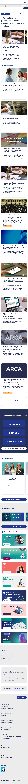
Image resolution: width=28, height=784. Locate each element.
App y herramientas (6, 713)
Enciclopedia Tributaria (7, 720)
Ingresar (24, 2)
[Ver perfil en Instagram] (15, 749)
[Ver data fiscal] (14, 769)
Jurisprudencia (14, 442)
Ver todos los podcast (14, 526)
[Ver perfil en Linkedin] (8, 749)
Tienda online (4, 706)
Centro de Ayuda (5, 729)
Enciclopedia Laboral (6, 722)
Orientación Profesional (7, 718)
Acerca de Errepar (6, 727)
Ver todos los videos (14, 499)
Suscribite (6, 558)
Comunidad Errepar (6, 725)
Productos (4, 711)
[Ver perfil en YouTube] (12, 749)
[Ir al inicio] (7, 698)
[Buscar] (5, 2)
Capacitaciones (5, 704)
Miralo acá (6, 544)
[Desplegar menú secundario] (19, 2)
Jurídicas (22, 14)
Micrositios (4, 715)
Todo (5, 14)
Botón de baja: (7, 677)
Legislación (14, 424)
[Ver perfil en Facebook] (2, 749)
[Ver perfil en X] (5, 749)
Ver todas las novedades (14, 448)
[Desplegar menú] (2, 2)
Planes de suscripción (7, 708)
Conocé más (6, 572)
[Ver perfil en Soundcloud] (18, 749)
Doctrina (14, 433)
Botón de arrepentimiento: (10, 671)
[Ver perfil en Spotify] (21, 749)
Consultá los (14, 688)
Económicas (14, 14)
